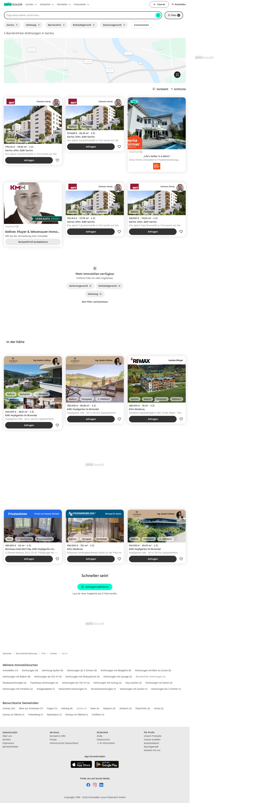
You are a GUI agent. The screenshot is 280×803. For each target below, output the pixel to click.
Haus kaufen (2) (133, 682)
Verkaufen (45, 4)
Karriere (7, 739)
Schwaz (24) (9, 708)
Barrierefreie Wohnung (26, 653)
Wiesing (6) (67, 708)
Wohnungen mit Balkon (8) (16, 676)
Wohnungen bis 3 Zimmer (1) (166, 688)
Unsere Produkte (152, 736)
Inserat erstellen (152, 739)
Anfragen (29, 160)
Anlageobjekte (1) (46, 688)
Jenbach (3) (125, 708)
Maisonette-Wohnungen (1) (73, 688)
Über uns (7, 736)
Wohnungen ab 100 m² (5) (48, 676)
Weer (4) (94, 708)
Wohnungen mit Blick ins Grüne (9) (153, 670)
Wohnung (31, 25)
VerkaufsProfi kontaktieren (33, 241)
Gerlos (10, 25)
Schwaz (53, 653)
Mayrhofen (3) (142, 708)
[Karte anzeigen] (95, 60)
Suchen (29, 4)
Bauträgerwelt (151, 746)
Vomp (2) (158, 708)
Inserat (161, 4)
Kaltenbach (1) (54, 714)
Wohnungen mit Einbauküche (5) (82, 676)
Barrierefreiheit (10, 746)
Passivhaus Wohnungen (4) (44, 682)
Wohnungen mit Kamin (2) (159, 682)
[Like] (57, 160)
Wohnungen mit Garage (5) (117, 676)
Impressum (8, 743)
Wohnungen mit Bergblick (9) (116, 670)
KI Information (107, 743)
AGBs (99, 736)
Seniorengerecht (112, 25)
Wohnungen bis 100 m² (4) (76, 682)
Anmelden (180, 4)
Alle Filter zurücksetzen (95, 301)
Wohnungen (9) (30, 670)
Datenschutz (103, 739)
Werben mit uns (152, 750)
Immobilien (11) (10, 670)
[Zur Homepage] (13, 4)
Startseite (7, 653)
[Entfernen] (17, 25)
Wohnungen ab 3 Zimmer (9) (82, 670)
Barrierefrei (54, 25)
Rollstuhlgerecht (82, 25)
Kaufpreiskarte (151, 743)
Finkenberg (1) (35, 714)
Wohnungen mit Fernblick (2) (18, 688)
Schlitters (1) (98, 714)
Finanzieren (80, 4)
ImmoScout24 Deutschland (64, 743)
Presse (53, 739)
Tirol (43, 653)
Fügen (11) (52, 708)
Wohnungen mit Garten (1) (133, 688)
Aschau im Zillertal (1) (13, 714)
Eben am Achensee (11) (31, 708)
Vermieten (62, 4)
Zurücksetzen (141, 25)
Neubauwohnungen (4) (14, 682)
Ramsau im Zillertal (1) (76, 714)
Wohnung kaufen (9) (52, 670)
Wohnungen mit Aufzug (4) (107, 682)
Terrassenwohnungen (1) (103, 688)
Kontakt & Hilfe (57, 736)
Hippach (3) (109, 708)
